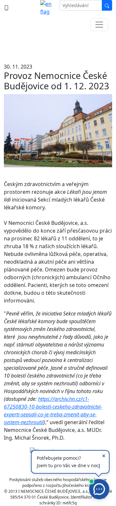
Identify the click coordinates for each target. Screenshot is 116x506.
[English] (47, 8)
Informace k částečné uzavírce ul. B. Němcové (58, 45)
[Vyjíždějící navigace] (99, 24)
